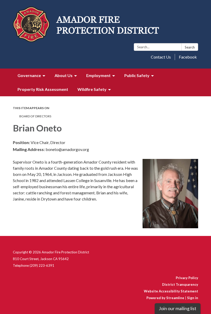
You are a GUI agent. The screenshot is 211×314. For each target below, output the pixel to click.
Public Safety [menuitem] (137, 75)
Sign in (192, 298)
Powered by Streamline (165, 298)
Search (190, 47)
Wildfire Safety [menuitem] (92, 89)
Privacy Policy (187, 278)
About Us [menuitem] (64, 75)
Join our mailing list (177, 308)
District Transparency (180, 284)
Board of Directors (35, 116)
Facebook (188, 56)
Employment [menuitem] (98, 75)
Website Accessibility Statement (171, 291)
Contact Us (161, 56)
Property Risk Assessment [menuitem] (42, 89)
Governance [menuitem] (29, 75)
